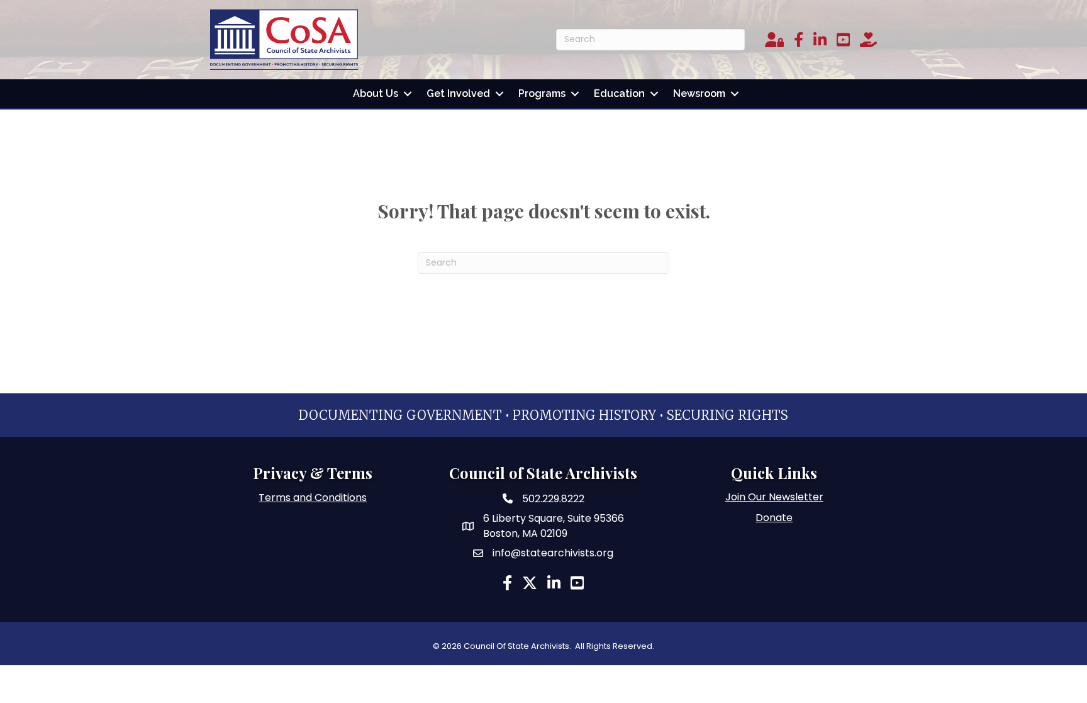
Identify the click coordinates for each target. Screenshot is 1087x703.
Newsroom (699, 93)
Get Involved (458, 93)
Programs (542, 93)
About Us (375, 93)
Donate (774, 517)
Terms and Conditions (313, 497)
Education (619, 93)
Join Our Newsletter (774, 497)
